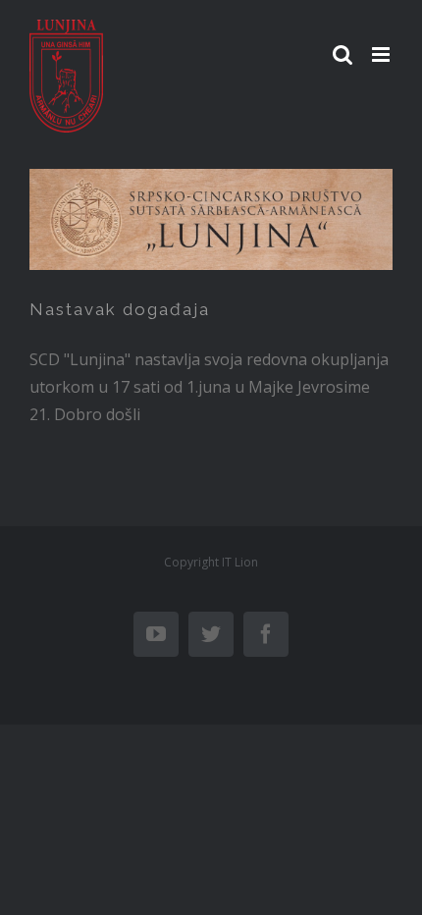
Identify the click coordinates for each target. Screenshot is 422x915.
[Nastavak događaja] (211, 219)
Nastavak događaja (119, 309)
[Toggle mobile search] (342, 54)
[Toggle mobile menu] (382, 54)
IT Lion (240, 562)
